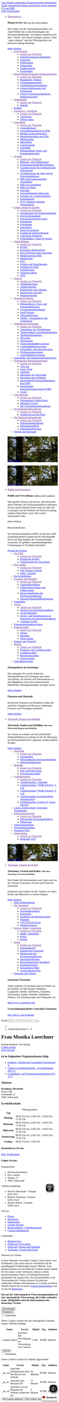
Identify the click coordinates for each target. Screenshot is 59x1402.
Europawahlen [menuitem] (27, 658)
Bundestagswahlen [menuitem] (29, 655)
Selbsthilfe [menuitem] (25, 147)
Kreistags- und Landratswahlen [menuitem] (35, 650)
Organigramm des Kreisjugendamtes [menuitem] (38, 213)
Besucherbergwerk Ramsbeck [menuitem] (35, 962)
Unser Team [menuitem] (26, 369)
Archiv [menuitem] (23, 392)
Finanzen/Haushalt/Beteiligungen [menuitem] (36, 598)
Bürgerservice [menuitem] (14, 16)
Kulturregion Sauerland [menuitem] (31, 950)
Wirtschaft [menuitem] (19, 751)
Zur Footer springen (46, 5)
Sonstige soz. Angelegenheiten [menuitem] (35, 196)
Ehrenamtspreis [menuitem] (27, 948)
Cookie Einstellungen (18, 1230)
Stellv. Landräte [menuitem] (28, 573)
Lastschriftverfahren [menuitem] (30, 584)
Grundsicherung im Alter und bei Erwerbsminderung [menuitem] (36, 175)
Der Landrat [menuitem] (20, 564)
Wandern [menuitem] (24, 919)
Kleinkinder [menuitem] (26, 221)
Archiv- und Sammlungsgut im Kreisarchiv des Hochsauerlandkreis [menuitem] (38, 617)
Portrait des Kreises (17, 550)
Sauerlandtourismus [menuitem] (30, 911)
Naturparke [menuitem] (25, 914)
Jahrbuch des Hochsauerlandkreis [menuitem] (36, 610)
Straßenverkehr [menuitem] (27, 68)
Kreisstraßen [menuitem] (26, 71)
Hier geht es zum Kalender (21, 1015)
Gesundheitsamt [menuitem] (28, 128)
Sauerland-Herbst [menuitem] (28, 965)
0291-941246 (8, 1050)
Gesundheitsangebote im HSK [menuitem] (35, 130)
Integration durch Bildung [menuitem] (33, 377)
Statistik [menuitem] (24, 105)
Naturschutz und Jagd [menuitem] (31, 292)
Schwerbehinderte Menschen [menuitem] (34, 193)
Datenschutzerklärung (42, 1286)
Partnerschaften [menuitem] (21, 627)
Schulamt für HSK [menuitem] (29, 267)
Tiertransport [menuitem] (26, 341)
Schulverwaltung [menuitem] (28, 272)
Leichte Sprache (16, 1224)
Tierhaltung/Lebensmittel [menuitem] (26, 323)
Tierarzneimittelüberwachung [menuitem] (34, 343)
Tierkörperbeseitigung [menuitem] (31, 335)
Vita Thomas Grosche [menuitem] (31, 570)
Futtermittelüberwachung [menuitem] (32, 355)
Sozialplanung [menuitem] (27, 199)
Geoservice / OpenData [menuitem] (25, 111)
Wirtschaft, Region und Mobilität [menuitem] (24, 719)
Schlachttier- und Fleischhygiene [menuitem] (36, 349)
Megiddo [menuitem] (24, 635)
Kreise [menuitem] (23, 936)
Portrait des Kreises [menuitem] (29, 559)
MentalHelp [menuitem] (26, 142)
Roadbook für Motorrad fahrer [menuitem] (35, 916)
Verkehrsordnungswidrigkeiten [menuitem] (35, 57)
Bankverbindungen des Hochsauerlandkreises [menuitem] (31, 594)
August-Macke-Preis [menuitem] (30, 970)
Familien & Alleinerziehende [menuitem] (34, 233)
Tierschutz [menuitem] (25, 338)
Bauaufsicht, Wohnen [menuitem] (31, 79)
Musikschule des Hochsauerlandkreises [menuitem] (31, 955)
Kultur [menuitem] (17, 942)
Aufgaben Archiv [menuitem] (28, 621)
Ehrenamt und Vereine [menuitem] (25, 973)
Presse (11, 1216)
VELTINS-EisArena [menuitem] (30, 922)
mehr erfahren (14, 48)
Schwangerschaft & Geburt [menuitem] (33, 218)
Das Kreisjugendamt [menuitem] (30, 216)
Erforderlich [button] (8, 1312)
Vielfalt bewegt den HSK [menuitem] (32, 414)
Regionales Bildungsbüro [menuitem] (32, 250)
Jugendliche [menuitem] (26, 227)
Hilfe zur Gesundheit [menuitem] (30, 184)
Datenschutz (14, 1222)
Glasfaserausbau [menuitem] (22, 776)
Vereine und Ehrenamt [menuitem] (25, 431)
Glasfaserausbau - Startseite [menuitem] (33, 782)
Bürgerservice (14, 1241)
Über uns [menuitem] (24, 366)
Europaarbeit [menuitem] (26, 756)
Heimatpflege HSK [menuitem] (29, 967)
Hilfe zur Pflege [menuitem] (28, 187)
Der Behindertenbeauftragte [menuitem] (27, 409)
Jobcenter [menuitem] (25, 190)
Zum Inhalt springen (27, 5)
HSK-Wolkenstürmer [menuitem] (24, 902)
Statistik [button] (6, 1350)
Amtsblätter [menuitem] (19, 601)
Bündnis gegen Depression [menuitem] (33, 133)
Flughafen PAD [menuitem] (22, 830)
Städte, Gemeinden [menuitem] (29, 933)
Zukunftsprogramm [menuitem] (23, 661)
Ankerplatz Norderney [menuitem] (31, 235)
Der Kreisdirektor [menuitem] (22, 576)
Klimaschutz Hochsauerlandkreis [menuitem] (36, 819)
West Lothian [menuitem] (26, 638)
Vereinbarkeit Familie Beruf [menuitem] (34, 400)
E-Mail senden (8, 1047)
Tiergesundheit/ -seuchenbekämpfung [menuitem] (38, 332)
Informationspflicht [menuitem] (29, 426)
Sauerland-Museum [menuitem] (29, 959)
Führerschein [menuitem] (26, 62)
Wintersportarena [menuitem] (28, 925)
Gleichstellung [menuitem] (21, 394)
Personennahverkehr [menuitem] (30, 773)
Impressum (13, 1219)
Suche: (4, 1020)
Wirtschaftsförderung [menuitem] (30, 762)
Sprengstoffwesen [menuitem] (29, 315)
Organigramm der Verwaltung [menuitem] (35, 562)
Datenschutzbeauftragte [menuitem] (31, 423)
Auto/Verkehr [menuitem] (20, 51)
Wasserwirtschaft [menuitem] (28, 295)
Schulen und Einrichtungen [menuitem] (33, 264)
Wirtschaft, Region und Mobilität (24, 1247)
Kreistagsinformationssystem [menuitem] (28, 624)
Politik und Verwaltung (19, 1244)
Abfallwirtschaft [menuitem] (28, 287)
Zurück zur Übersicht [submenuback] (30, 54)
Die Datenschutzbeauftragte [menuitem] (27, 417)
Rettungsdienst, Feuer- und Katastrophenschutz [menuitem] (33, 152)
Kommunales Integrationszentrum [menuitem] (30, 360)
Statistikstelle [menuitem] (20, 99)
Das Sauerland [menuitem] (21, 905)
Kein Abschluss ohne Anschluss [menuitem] (36, 253)
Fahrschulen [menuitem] (26, 65)
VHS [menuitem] (22, 275)
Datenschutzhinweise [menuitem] (30, 428)
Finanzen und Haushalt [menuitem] (25, 579)
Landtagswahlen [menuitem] (28, 652)
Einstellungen (9, 1309)
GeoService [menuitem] (26, 116)
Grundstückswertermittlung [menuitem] (33, 85)
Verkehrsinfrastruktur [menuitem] (24, 827)
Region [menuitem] (23, 939)
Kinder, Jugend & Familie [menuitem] (26, 207)
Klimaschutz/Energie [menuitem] (24, 813)
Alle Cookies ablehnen (13, 1399)
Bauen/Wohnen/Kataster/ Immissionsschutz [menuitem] (35, 74)
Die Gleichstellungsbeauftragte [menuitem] (35, 406)
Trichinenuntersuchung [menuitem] (31, 352)
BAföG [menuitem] (24, 247)
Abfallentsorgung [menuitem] (28, 284)
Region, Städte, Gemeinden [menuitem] (27, 928)
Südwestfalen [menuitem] (20, 833)
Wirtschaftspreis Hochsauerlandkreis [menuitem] (38, 759)
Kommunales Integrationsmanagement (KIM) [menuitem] (35, 387)
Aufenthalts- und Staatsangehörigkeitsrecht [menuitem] (35, 358)
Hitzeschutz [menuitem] (26, 822)
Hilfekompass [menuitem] (27, 139)
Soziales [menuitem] (18, 156)
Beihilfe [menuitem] (18, 108)
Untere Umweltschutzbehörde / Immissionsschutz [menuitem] (35, 95)
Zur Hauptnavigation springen (38, 2)
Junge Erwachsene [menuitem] (29, 230)
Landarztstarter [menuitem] (27, 145)
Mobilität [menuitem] (18, 765)
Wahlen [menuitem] (17, 644)
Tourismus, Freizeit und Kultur (23, 1249)
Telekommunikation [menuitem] (24, 824)
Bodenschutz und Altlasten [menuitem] (33, 289)
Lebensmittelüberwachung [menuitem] (33, 346)
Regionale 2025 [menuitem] (28, 839)
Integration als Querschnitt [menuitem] (33, 375)
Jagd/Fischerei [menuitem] (27, 312)
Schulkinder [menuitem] (26, 224)
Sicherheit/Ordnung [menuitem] (23, 298)
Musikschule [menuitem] (26, 258)
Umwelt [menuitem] (18, 278)
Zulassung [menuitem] (25, 60)
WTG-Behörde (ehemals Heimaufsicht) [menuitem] (32, 203)
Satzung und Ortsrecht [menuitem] (25, 641)
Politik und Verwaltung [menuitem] (19, 489)
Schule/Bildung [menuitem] (21, 241)
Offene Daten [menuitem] (27, 119)
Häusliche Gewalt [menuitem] (29, 403)
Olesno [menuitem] (23, 633)
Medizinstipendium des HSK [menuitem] (34, 136)
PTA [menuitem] (22, 261)
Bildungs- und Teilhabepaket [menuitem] (34, 162)
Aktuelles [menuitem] (25, 372)
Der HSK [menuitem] (18, 553)
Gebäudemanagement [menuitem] (31, 82)
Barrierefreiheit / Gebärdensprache (25, 1227)
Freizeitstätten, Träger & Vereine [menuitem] (36, 238)
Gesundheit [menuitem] (19, 122)
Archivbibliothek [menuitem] (28, 613)
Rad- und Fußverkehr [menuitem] (31, 771)
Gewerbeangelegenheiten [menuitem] (32, 309)
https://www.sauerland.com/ (21, 1002)
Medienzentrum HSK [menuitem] (31, 255)
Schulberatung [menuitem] (27, 270)
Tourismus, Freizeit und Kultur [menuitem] (23, 865)
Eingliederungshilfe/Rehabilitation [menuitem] (37, 165)
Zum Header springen (12, 2)
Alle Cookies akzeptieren (36, 1399)
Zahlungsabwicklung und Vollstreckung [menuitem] (32, 589)
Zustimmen (10, 1315)
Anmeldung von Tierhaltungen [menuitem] (35, 329)
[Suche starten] (38, 1021)
